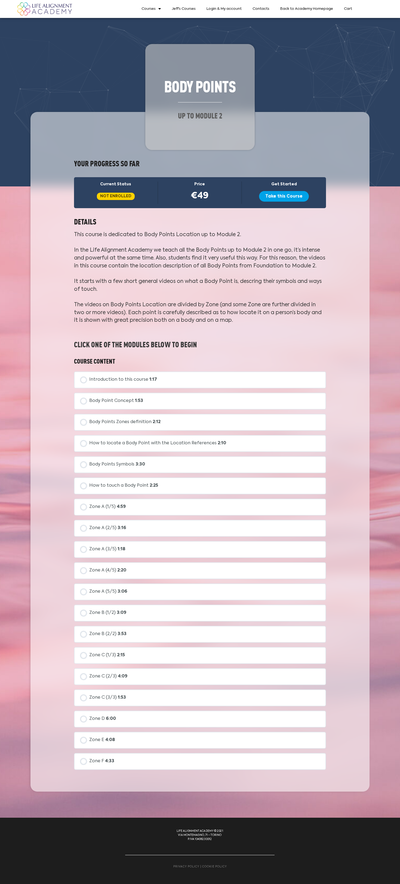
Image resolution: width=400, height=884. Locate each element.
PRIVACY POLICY (186, 866)
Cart (348, 9)
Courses (148, 9)
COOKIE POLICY (214, 866)
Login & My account (224, 9)
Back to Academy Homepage (306, 9)
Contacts (261, 9)
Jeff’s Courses (184, 9)
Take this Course (284, 196)
